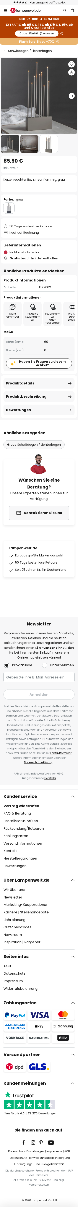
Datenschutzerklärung (38, 762)
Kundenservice (20, 796)
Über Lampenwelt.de (26, 880)
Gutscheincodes (17, 927)
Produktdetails (20, 383)
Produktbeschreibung (26, 396)
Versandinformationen (22, 843)
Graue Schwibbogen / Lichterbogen (34, 444)
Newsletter (12, 897)
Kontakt (10, 850)
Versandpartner (21, 1054)
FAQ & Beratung (17, 813)
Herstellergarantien (20, 858)
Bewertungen (18, 409)
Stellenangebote (34, 912)
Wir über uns (14, 889)
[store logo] (28, 10)
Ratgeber (32, 942)
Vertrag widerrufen (21, 806)
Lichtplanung (14, 919)
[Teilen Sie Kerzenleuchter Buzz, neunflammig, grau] (71, 72)
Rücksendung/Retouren (23, 828)
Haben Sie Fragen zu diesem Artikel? (42, 363)
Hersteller (50, 778)
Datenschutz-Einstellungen (26, 1151)
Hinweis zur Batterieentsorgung (49, 1158)
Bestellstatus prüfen (20, 820)
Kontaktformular (61, 753)
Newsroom (12, 934)
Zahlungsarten (15, 835)
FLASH (37, 33)
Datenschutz (14, 973)
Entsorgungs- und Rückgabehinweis (40, 1164)
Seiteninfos (16, 956)
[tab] (39, 831)
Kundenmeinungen (24, 1083)
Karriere (10, 912)
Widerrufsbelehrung (20, 988)
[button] (10, 144)
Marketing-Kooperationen (25, 904)
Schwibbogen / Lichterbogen (30, 51)
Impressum (13, 981)
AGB (7, 966)
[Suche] (65, 10)
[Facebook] (26, 1142)
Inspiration (12, 942)
